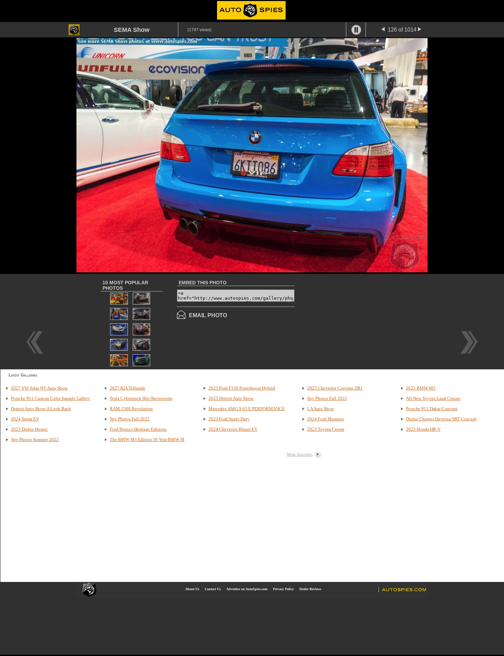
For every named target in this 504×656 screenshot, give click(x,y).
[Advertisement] (352, 321)
